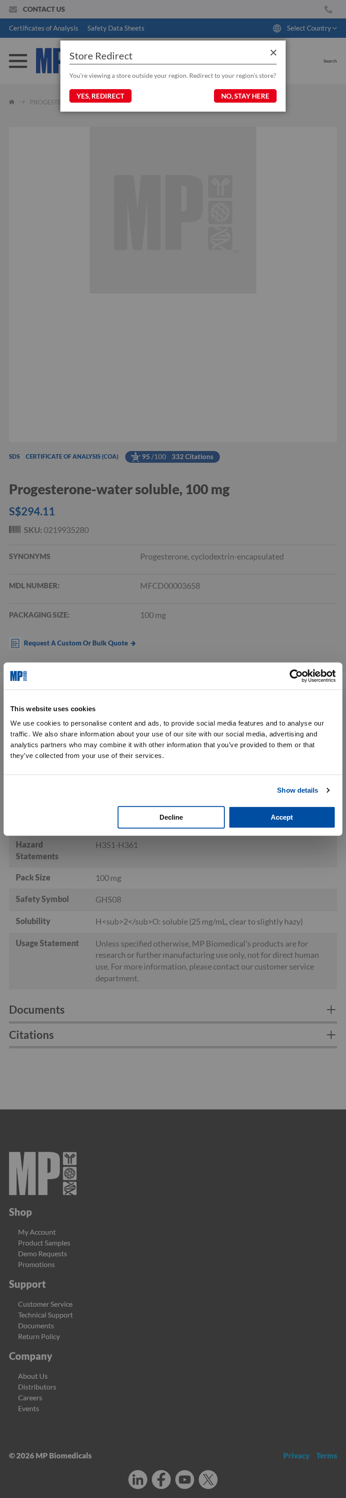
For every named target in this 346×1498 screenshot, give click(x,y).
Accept (282, 817)
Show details (297, 790)
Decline (171, 817)
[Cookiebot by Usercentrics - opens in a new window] (296, 676)
